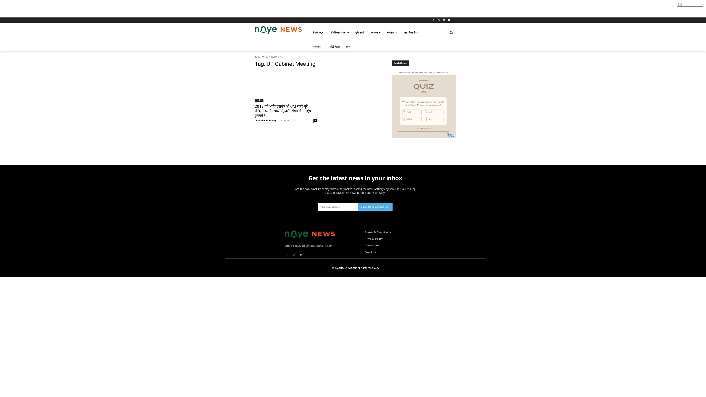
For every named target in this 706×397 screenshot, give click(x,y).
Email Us (370, 252)
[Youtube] (449, 20)
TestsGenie (400, 63)
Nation (259, 100)
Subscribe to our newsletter (375, 206)
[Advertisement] (67, 8)
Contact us (372, 245)
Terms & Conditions (378, 232)
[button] (451, 32)
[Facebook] (434, 20)
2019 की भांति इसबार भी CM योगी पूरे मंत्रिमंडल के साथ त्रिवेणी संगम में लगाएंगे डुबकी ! (283, 111)
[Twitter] (444, 20)
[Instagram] (439, 20)
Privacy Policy (374, 238)
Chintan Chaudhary (265, 120)
